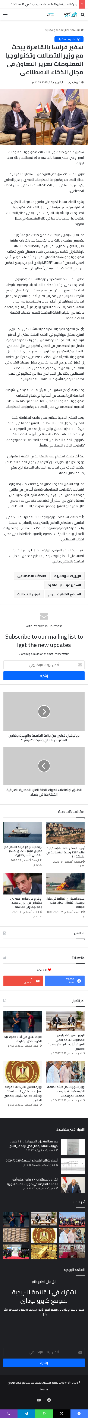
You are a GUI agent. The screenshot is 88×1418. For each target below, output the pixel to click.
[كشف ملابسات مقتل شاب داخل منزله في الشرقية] (72, 1251)
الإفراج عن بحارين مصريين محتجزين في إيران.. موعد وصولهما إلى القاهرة (26, 902)
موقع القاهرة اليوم (63, 594)
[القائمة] (5, 16)
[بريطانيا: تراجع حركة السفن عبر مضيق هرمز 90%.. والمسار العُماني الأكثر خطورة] (22, 832)
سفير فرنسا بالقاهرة (63, 585)
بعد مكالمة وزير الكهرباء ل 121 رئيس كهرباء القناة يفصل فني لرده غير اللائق (33, 1144)
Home (44, 1389)
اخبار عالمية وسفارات (57, 29)
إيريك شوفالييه (66, 576)
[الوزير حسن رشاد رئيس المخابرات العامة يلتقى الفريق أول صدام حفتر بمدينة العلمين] (65, 1021)
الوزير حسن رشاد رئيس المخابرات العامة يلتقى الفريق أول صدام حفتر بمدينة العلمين (66, 1042)
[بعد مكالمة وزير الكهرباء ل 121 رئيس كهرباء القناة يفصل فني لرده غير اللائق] (73, 1147)
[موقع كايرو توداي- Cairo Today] (60, 14)
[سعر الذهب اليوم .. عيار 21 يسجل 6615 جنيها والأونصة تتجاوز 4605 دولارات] (44, 1251)
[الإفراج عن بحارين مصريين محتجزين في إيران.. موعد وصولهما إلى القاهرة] (22, 884)
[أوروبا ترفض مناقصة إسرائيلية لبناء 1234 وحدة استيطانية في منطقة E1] (65, 833)
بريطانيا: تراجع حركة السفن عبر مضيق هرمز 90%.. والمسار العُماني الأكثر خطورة (23, 851)
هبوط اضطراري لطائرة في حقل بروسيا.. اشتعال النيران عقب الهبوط (65, 902)
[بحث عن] (83, 16)
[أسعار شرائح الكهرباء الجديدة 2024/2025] (73, 1166)
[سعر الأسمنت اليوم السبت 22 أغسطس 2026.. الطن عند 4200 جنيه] (16, 1235)
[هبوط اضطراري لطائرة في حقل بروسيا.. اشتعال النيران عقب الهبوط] (65, 884)
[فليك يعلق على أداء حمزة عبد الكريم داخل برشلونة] (22, 1021)
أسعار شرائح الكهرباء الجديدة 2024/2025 (32, 1160)
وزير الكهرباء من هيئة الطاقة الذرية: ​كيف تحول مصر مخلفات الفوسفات (66, 1091)
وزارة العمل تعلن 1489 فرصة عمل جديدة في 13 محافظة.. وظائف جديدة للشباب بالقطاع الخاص (23, 1093)
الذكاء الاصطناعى (30, 576)
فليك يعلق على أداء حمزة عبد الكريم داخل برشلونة (23, 1039)
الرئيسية (76, 29)
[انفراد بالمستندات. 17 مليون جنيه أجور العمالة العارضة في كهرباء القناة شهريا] (73, 1185)
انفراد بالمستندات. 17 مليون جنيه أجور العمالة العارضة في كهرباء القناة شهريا (32, 1182)
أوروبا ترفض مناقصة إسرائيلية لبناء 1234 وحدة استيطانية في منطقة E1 (65, 852)
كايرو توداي (74, 82)
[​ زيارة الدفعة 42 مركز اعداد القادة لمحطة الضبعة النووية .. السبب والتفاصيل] (72, 1219)
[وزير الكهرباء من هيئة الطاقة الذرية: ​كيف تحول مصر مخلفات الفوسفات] (65, 1072)
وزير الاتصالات (27, 594)
